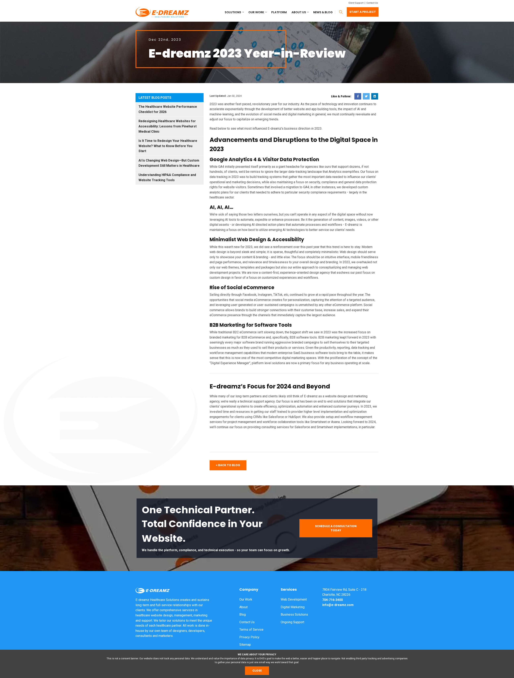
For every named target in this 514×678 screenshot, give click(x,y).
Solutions (233, 12)
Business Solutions (294, 614)
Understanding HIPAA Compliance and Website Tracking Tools (167, 177)
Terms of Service (251, 629)
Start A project (362, 12)
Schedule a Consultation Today (336, 528)
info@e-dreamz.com (338, 605)
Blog (242, 614)
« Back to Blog (228, 465)
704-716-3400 (332, 600)
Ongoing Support (292, 622)
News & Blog (323, 12)
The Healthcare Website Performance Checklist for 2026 (168, 109)
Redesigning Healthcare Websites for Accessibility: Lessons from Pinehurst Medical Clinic (168, 126)
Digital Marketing (293, 607)
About (243, 607)
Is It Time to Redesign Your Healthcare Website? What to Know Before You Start (168, 146)
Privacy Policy (249, 637)
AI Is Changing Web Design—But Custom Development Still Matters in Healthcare (169, 163)
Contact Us (372, 3)
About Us (299, 12)
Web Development (294, 599)
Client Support (355, 3)
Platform (279, 12)
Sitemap (245, 644)
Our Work (256, 12)
